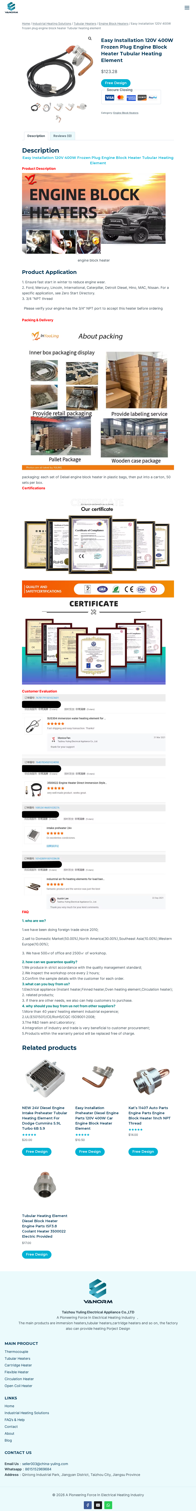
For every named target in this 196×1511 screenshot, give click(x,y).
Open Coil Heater (18, 1386)
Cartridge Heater (18, 1365)
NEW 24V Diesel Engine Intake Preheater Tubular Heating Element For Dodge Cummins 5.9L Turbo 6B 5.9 (44, 1118)
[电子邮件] (98, 1505)
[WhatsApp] (108, 1505)
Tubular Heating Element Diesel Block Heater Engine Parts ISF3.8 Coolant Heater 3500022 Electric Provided (44, 1226)
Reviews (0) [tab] (62, 136)
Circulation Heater (19, 1379)
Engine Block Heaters (125, 112)
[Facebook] (88, 1505)
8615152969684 (38, 1469)
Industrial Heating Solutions (27, 1413)
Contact (11, 1427)
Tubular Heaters (17, 1358)
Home (9, 1406)
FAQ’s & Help (15, 1420)
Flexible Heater (17, 1372)
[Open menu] (186, 7)
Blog (8, 1440)
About (9, 1433)
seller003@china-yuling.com (45, 1464)
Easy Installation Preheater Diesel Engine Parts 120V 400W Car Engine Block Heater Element (97, 1118)
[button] (90, 38)
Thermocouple (16, 1352)
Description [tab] (36, 136)
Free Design (116, 83)
